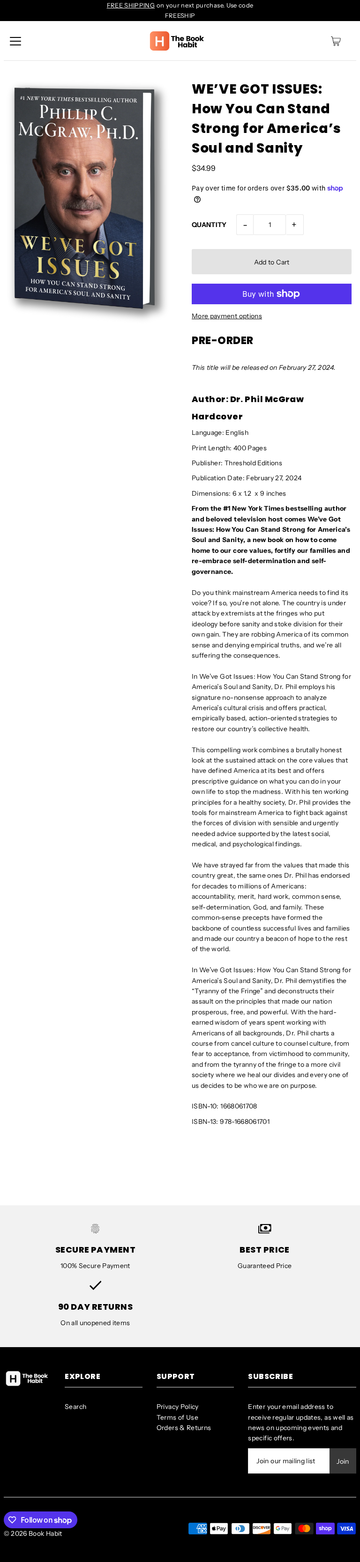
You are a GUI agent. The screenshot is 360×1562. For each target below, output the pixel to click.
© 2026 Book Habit (33, 1533)
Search (75, 1406)
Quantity (209, 224)
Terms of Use (177, 1417)
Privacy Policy (178, 1406)
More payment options (227, 316)
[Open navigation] (15, 41)
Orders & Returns (184, 1427)
